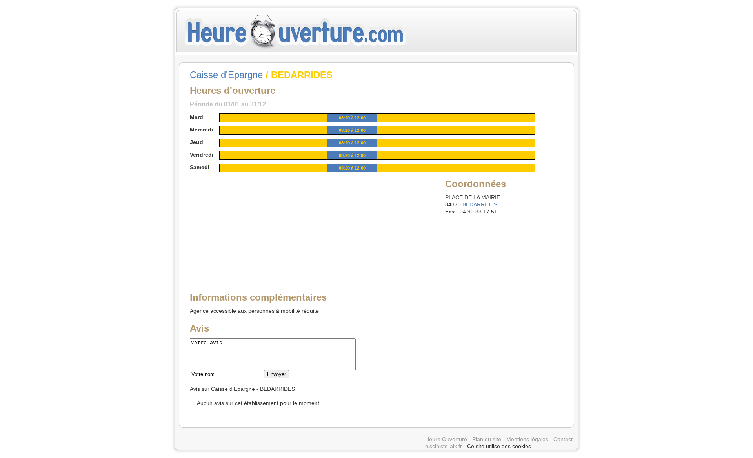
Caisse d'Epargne (226, 74)
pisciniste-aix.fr (443, 446)
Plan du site (486, 439)
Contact (563, 439)
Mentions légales (527, 439)
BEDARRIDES (479, 204)
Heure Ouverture (446, 439)
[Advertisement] (250, 226)
